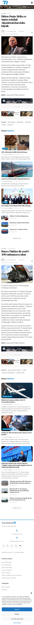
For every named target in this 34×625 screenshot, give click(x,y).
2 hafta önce (17, 154)
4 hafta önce (13, 231)
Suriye (4, 125)
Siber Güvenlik (6, 587)
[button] (31, 593)
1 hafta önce (17, 469)
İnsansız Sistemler (7, 570)
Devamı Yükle (17, 238)
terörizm (10, 125)
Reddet (17, 614)
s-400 (24, 370)
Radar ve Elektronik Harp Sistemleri (11, 575)
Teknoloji (4, 589)
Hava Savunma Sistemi (14, 370)
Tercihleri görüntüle (17, 619)
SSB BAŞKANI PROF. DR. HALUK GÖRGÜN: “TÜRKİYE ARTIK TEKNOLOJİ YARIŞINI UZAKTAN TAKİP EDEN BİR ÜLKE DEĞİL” (16, 465)
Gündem (9, 13)
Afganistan (20, 122)
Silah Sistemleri (6, 573)
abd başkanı (11, 122)
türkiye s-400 (20, 372)
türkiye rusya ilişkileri (8, 372)
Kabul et (17, 609)
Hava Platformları (7, 562)
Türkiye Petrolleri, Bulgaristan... (19, 216)
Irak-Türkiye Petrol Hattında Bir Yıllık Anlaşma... (16, 206)
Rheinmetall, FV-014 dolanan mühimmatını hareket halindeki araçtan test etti (19, 490)
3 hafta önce (17, 208)
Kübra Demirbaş (8, 154)
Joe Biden (28, 122)
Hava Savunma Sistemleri (9, 578)
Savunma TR (12, 31)
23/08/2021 (21, 31)
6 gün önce (17, 404)
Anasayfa (3, 13)
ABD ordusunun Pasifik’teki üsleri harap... (14, 152)
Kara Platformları (6, 565)
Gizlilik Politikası (17, 622)
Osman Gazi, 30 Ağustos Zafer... (19, 229)
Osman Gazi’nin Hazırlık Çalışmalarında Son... (16, 179)
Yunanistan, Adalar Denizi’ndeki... (20, 222)
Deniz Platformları (7, 567)
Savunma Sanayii (11, 248)
